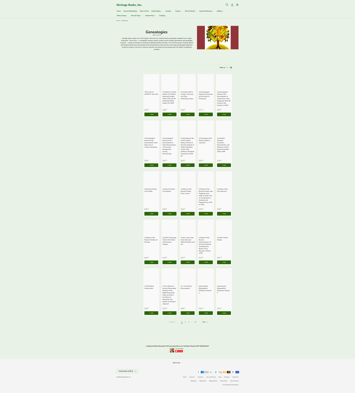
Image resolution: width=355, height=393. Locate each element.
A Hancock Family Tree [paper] (169, 190)
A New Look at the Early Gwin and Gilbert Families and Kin (188, 241)
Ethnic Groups (121, 16)
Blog (220, 377)
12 (195, 322)
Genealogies (124, 20)
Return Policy (202, 381)
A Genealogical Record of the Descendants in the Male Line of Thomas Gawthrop (151, 142)
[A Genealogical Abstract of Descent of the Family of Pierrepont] (206, 82)
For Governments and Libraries (231, 385)
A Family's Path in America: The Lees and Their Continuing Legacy (187, 95)
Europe (177, 11)
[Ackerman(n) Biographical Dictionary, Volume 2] (224, 276)
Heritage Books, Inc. (126, 377)
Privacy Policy (223, 381)
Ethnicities (121, 80)
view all (132, 60)
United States (156, 11)
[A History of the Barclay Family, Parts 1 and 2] (188, 179)
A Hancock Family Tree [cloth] (150, 190)
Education (227, 377)
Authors (120, 85)
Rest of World (190, 11)
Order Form (236, 377)
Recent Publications (130, 11)
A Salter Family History (222, 239)
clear (133, 75)
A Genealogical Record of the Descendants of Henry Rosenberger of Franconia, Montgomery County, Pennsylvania (169, 146)
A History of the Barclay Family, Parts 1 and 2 (186, 191)
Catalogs (162, 16)
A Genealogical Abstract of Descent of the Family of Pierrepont (206, 95)
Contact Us (200, 377)
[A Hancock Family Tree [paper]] (169, 179)
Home (119, 11)
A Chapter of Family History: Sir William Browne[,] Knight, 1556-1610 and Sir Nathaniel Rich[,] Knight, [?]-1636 (169, 97)
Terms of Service (234, 381)
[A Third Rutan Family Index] (151, 276)
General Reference (205, 11)
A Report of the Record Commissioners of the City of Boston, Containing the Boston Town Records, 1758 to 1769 (205, 245)
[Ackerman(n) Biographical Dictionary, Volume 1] (206, 276)
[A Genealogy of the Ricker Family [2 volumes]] (206, 128)
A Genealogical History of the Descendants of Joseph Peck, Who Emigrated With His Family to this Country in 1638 (224, 98)
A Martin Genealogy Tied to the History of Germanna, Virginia (169, 241)
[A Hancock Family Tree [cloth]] (151, 179)
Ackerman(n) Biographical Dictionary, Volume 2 (223, 289)
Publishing (193, 381)
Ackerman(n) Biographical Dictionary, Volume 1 (205, 289)
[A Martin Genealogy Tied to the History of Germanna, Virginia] (169, 228)
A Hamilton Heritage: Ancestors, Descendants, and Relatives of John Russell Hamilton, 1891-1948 (223, 145)
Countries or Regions (121, 66)
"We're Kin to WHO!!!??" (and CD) (151, 93)
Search (185, 377)
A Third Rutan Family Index (149, 287)
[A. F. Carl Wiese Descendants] (188, 276)
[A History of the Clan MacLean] (224, 179)
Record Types (135, 16)
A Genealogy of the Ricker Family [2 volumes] (205, 140)
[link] (171, 322)
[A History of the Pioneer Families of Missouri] (151, 228)
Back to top (176, 363)
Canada (168, 11)
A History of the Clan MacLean (222, 190)
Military (219, 11)
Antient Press (149, 16)
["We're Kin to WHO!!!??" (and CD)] (151, 82)
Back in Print (144, 11)
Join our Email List (211, 377)
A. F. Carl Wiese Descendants (186, 287)
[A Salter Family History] (224, 228)
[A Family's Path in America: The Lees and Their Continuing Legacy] (188, 82)
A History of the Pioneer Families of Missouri (150, 240)
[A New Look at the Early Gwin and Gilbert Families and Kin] (188, 228)
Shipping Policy (213, 381)
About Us (192, 377)
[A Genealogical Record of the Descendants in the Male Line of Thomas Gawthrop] (151, 128)
